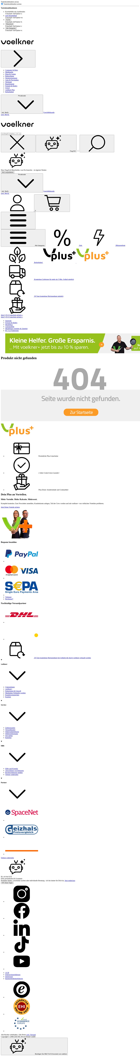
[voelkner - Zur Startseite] (17, 49)
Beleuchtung (9, 76)
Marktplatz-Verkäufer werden (15, 693)
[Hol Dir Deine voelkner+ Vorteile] (76, 262)
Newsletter (9, 736)
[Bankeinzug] (21, 595)
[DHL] (21, 622)
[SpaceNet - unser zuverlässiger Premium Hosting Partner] (21, 820)
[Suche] (97, 143)
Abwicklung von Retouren (14, 771)
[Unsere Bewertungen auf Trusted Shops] (21, 997)
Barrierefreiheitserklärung (14, 979)
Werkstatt (8, 82)
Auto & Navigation (12, 80)
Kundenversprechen (12, 695)
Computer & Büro (11, 70)
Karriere (8, 697)
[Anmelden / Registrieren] (17, 211)
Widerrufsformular (11, 734)
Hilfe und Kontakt (11, 769)
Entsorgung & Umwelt (13, 691)
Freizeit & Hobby (11, 86)
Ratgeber (8, 738)
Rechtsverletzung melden (14, 773)
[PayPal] (21, 561)
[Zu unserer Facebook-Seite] (21, 918)
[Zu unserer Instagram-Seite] (21, 901)
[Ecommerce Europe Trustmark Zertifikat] (21, 1031)
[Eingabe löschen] (18, 143)
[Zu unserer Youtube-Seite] (21, 969)
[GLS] (21, 639)
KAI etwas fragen (7, 883)
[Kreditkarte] (21, 578)
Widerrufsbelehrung (12, 732)
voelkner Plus (10, 90)
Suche (8, 20)
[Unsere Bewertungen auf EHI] (21, 1014)
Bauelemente (9, 84)
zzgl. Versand (31, 1035)
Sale (80, 245)
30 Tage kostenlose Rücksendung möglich (48, 296)
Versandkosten (10, 730)
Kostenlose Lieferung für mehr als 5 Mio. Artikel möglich (54, 279)
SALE (7, 88)
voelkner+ (8, 689)
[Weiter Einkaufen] (18, 58)
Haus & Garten (10, 74)
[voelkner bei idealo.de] (21, 854)
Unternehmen (10, 687)
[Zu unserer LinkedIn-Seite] (21, 935)
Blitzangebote (120, 245)
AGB (7, 973)
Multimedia (9, 72)
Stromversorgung (11, 78)
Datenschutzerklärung (12, 975)
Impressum (9, 977)
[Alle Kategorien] (18, 220)
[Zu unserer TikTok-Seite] (21, 952)
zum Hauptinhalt (11, 16)
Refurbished (9, 92)
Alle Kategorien (11, 28)
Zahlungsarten (10, 728)
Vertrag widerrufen (11, 774)
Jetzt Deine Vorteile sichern (10, 507)
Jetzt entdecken (70, 881)
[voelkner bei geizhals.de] (21, 837)
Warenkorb (9, 24)
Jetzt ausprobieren (7, 172)
